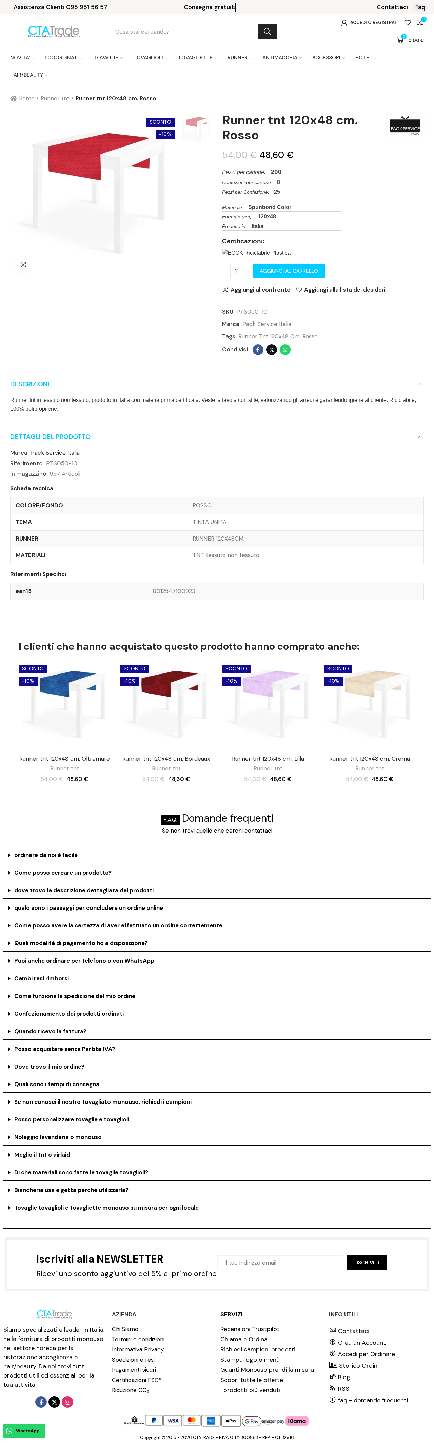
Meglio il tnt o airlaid (42, 1154)
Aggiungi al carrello (289, 270)
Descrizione (31, 384)
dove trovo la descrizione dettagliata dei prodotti (84, 890)
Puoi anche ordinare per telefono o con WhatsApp (84, 960)
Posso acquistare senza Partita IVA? (64, 1049)
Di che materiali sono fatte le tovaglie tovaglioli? (81, 1172)
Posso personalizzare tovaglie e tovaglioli (71, 1119)
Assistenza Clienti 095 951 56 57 (60, 7)
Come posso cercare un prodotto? (63, 872)
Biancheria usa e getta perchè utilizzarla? (71, 1190)
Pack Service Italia (266, 324)
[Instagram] (67, 1402)
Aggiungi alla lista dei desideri (345, 290)
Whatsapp (285, 349)
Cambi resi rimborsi (41, 978)
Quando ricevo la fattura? (50, 1031)
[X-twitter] (54, 1402)
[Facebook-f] (41, 1402)
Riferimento (26, 463)
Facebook (258, 349)
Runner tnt (64, 768)
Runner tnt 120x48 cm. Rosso (278, 336)
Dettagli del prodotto (50, 437)
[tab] (217, 855)
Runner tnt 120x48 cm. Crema (369, 758)
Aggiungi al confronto (261, 290)
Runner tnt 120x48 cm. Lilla (268, 758)
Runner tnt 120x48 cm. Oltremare (64, 758)
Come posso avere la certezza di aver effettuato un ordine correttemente (118, 925)
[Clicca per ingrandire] (23, 264)
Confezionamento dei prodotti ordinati (69, 1013)
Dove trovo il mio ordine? (49, 1066)
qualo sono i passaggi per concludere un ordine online (88, 908)
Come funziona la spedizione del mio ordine (74, 996)
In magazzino (28, 473)
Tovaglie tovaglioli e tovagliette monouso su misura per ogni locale (106, 1207)
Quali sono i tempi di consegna (56, 1084)
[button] (392, 7)
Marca (18, 452)
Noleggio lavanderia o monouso (58, 1137)
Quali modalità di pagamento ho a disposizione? (81, 943)
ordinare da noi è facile (46, 855)
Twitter (271, 349)
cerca (267, 31)
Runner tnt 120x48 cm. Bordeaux (166, 758)
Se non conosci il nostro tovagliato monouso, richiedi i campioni (103, 1102)
